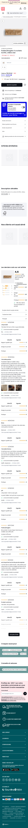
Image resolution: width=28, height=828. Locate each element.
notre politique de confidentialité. (8, 700)
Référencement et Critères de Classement (12, 808)
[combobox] (14, 310)
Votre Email (4, 690)
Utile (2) (9, 471)
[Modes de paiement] (25, 128)
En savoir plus (22, 79)
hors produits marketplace (14, 107)
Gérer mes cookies (19, 814)
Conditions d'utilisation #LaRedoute (16, 813)
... (1, 16)
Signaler (18, 340)
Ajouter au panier (12, 85)
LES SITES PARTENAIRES (7, 750)
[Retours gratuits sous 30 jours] (25, 124)
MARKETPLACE (5, 756)
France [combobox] (6, 824)
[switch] (16, 107)
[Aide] (25, 131)
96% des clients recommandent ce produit (19, 304)
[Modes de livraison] (25, 121)
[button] (25, 8)
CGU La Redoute (18, 811)
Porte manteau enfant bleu (10, 654)
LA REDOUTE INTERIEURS (6, 48)
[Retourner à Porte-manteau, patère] (2, 21)
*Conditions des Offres (6, 816)
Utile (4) (9, 403)
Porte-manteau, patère (8, 16)
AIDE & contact (6, 732)
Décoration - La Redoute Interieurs (12, 650)
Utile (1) (9, 438)
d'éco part (8, 76)
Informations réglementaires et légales (10, 809)
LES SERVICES (5, 738)
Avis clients (4, 813)
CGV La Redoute (5, 806)
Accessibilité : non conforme (15, 818)
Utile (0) (9, 340)
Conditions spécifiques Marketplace (18, 806)
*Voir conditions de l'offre (6, 697)
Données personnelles (8, 814)
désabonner (4, 699)
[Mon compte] (20, 8)
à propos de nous (6, 744)
